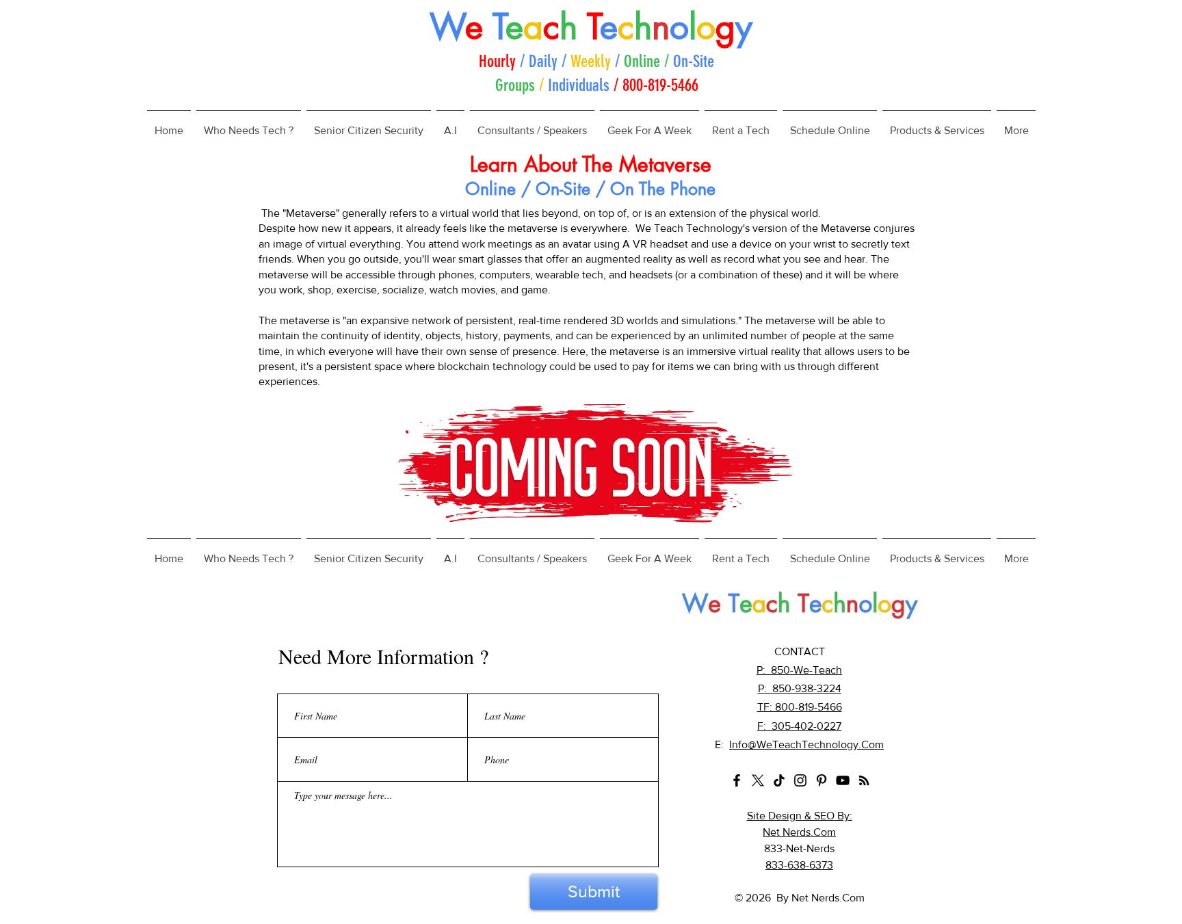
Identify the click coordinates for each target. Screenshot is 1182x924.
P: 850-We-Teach (799, 670)
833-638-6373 (799, 865)
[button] (249, 124)
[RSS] (864, 780)
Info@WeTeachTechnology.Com (806, 744)
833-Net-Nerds (799, 848)
